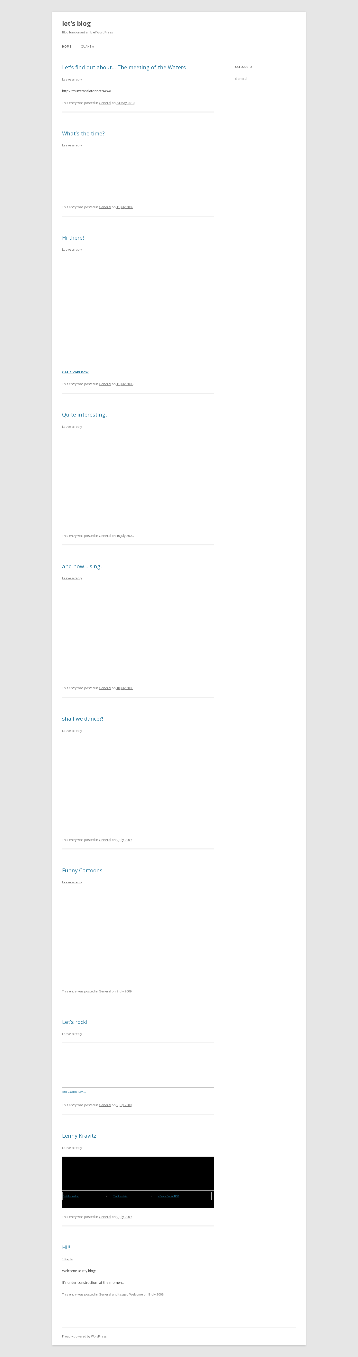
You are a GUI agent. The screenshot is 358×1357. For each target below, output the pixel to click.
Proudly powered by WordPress (84, 1336)
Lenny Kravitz (79, 1135)
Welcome (136, 1294)
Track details (120, 1196)
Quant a (87, 46)
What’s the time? (83, 133)
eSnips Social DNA (168, 1196)
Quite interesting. (84, 414)
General (105, 103)
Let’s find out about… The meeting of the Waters (124, 67)
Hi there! (73, 237)
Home (66, 46)
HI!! (66, 1247)
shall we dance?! (82, 718)
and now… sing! (82, 566)
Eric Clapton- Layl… (74, 1091)
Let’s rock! (74, 1021)
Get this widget (71, 1196)
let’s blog (76, 23)
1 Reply (67, 1259)
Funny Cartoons (82, 870)
